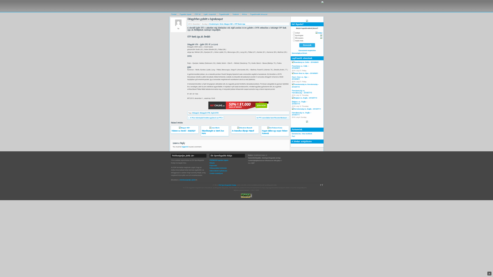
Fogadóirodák (224, 14)
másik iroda (299, 40)
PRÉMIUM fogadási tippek (219, 160)
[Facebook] (320, 185)
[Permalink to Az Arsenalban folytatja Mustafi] (245, 128)
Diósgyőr (195, 113)
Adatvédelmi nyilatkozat (218, 171)
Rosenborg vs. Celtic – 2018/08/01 (300, 67)
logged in (185, 147)
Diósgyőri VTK (205, 113)
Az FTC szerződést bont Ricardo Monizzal (273, 118)
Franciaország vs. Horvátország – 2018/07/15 (302, 91)
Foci (293, 136)
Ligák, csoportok (210, 14)
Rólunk (212, 163)
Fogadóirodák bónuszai (258, 14)
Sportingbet (299, 35)
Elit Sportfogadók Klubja (189, 6)
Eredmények (214, 24)
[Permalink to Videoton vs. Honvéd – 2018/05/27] (185, 128)
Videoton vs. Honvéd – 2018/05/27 (183, 131)
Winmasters (299, 38)
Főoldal (173, 14)
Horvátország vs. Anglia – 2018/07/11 (301, 113)
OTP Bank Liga (239, 24)
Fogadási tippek (185, 14)
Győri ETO (215, 113)
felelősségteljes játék (187, 180)
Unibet (297, 33)
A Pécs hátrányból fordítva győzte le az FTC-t (205, 118)
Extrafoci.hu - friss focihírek (302, 133)
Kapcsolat (213, 165)
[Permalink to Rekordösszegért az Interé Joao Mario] (214, 128)
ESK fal (197, 14)
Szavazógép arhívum (299, 53)
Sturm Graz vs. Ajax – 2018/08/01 (300, 78)
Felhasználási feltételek (218, 168)
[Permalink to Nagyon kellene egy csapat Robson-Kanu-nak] (275, 128)
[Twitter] (322, 185)
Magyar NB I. (229, 24)
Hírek (222, 24)
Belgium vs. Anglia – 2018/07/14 (299, 102)
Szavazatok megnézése (307, 50)
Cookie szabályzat (216, 173)
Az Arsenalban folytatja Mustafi (243, 131)
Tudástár (235, 14)
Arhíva (244, 14)
